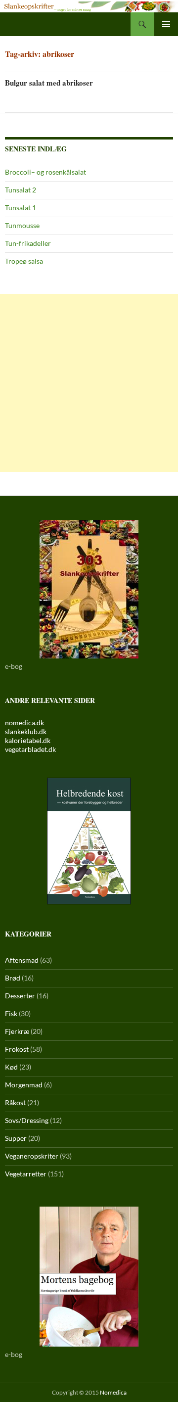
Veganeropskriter (31, 1156)
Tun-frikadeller (28, 243)
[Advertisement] (89, 383)
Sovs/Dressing (26, 1120)
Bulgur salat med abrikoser (49, 82)
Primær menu (166, 24)
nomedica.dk (24, 722)
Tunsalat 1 (20, 207)
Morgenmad (24, 1084)
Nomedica (113, 1392)
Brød (12, 978)
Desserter (20, 995)
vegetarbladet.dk (30, 749)
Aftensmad (22, 960)
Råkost (15, 1102)
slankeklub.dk (25, 731)
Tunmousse (22, 225)
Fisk (11, 1013)
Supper (16, 1138)
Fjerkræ (17, 1031)
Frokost (17, 1049)
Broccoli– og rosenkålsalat (45, 172)
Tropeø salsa (24, 261)
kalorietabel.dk (27, 740)
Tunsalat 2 (20, 190)
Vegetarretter (25, 1173)
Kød (11, 1067)
